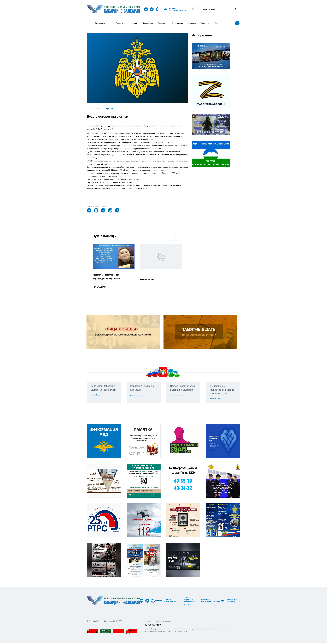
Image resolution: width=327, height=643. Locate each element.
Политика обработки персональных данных (190, 600)
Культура (192, 23)
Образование (177, 23)
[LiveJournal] (117, 212)
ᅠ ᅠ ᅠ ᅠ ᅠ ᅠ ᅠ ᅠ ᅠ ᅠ (181, 600)
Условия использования (171, 601)
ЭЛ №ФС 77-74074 (153, 625)
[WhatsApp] (110, 212)
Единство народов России (126, 23)
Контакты (159, 601)
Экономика (162, 23)
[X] (103, 212)
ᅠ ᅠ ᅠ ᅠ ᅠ (178, 600)
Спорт (217, 23)
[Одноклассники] (96, 212)
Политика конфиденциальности (211, 601)
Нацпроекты (147, 23)
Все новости (100, 23)
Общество (205, 23)
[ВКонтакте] (89, 212)
